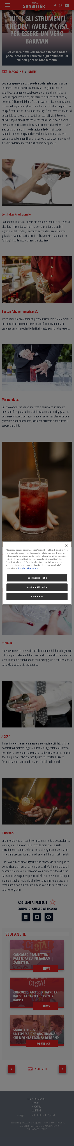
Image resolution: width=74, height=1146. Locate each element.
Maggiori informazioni (28, 568)
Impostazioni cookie (37, 578)
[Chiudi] (66, 545)
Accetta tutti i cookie (37, 587)
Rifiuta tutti (37, 596)
